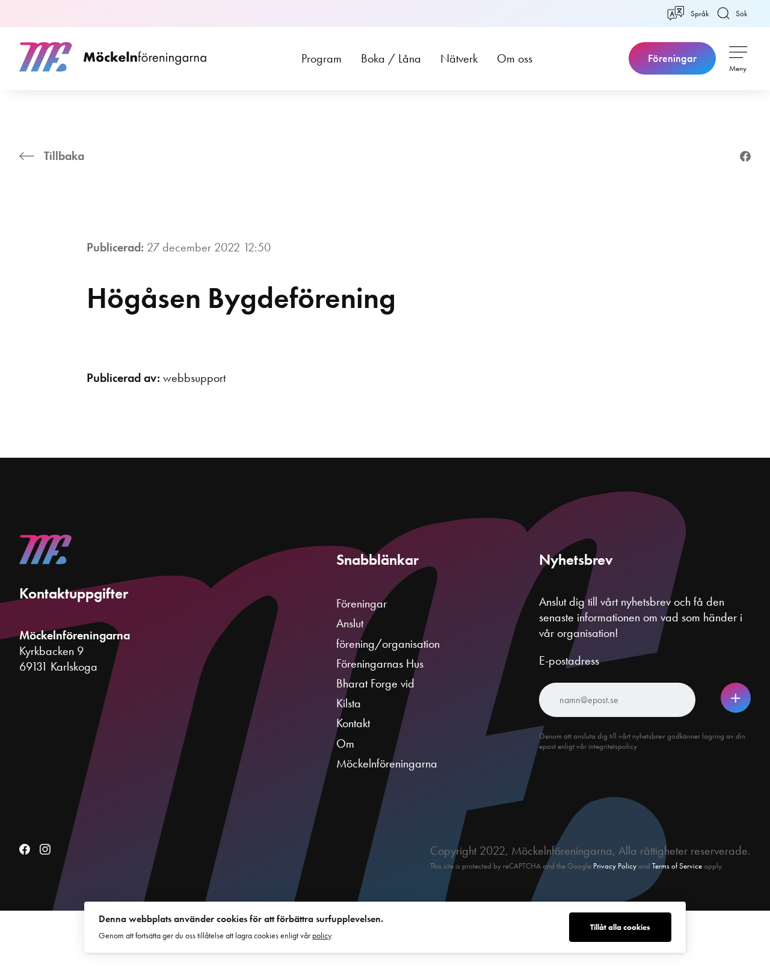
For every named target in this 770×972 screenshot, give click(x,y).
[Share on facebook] (745, 157)
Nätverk (459, 58)
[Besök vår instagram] (45, 850)
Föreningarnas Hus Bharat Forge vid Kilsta (380, 683)
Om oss (514, 58)
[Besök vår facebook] (24, 850)
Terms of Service (677, 866)
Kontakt (353, 723)
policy (321, 935)
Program (321, 58)
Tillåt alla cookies (620, 927)
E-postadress (569, 660)
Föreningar (672, 58)
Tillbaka (64, 156)
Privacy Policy (614, 866)
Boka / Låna (391, 58)
